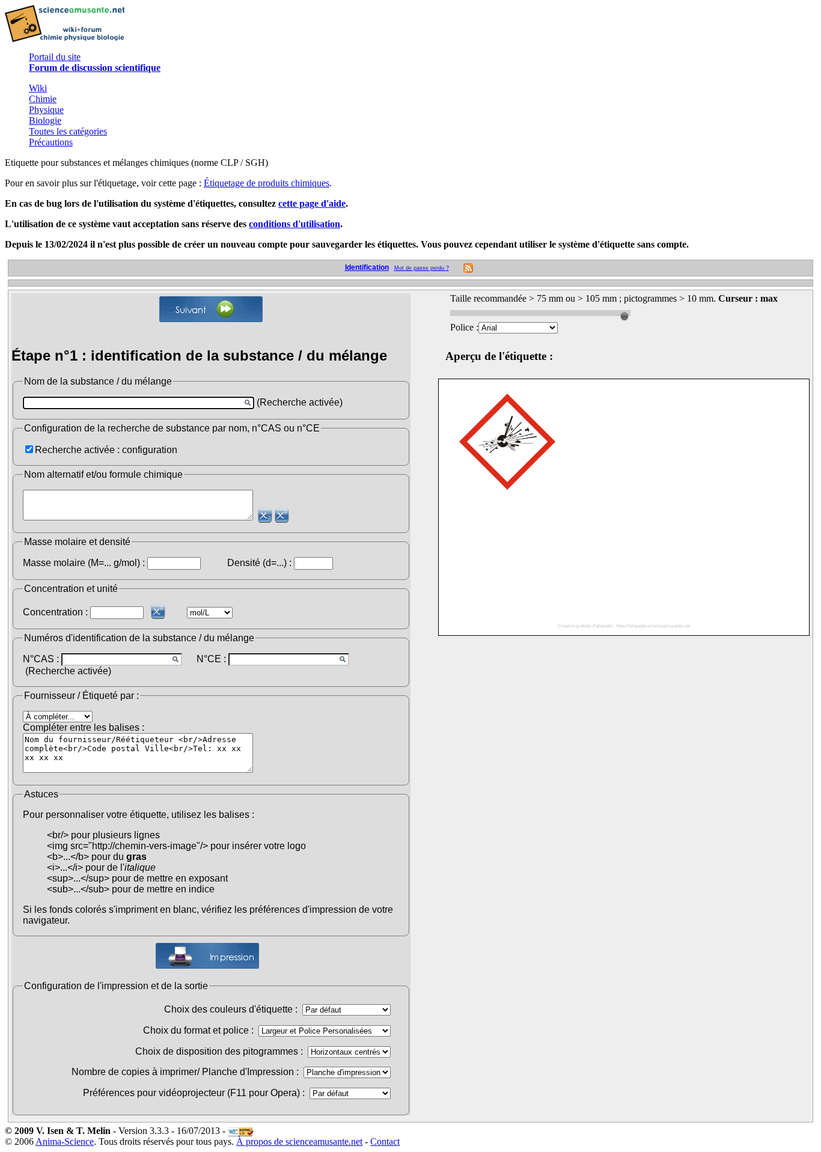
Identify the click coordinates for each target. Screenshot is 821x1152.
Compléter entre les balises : (83, 727)
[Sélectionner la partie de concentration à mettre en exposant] (158, 611)
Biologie (45, 120)
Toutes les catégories (68, 131)
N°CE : (211, 659)
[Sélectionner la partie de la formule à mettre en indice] (265, 515)
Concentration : (55, 612)
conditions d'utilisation (294, 224)
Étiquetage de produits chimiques (266, 183)
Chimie (42, 99)
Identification (367, 267)
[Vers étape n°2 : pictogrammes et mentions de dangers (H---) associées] (211, 309)
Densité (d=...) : (259, 563)
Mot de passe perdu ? (421, 268)
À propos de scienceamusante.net (299, 1141)
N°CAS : (41, 659)
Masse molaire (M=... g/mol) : (84, 563)
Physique (46, 110)
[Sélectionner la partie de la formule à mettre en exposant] (282, 515)
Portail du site (55, 57)
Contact (385, 1141)
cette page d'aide (312, 203)
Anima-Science (64, 1141)
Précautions (51, 142)
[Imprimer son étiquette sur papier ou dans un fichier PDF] (207, 956)
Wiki (38, 88)
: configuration (147, 450)
